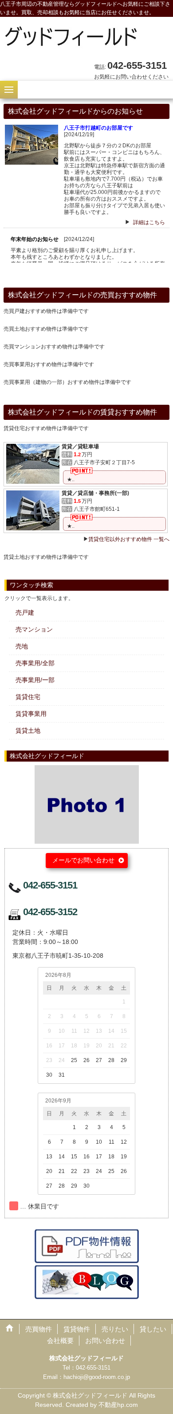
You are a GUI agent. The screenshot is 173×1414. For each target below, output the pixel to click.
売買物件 (38, 1329)
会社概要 (60, 1340)
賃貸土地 (28, 730)
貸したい (153, 1329)
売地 (22, 646)
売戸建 (25, 612)
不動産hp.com (118, 1404)
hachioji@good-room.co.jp (96, 1377)
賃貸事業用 (31, 713)
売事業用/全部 (35, 663)
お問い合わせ (105, 1340)
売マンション (34, 629)
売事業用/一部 (35, 679)
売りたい (115, 1329)
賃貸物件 (76, 1329)
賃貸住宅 (28, 696)
